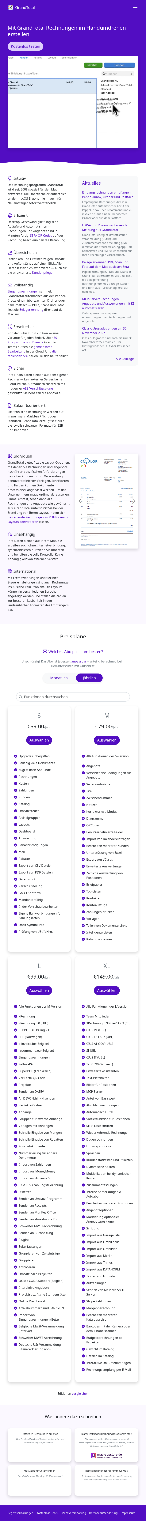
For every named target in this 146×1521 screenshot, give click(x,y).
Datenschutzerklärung (103, 1513)
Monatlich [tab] (59, 677)
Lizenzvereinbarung (73, 1513)
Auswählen (39, 740)
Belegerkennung (31, 310)
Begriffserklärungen (20, 1513)
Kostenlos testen (25, 46)
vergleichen (80, 1393)
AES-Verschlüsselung (38, 388)
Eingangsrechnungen (23, 291)
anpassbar (78, 661)
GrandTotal (25, 7)
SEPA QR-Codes (41, 235)
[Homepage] (133, 8)
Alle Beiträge (125, 359)
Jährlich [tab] (89, 677)
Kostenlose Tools (47, 1513)
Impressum (128, 1513)
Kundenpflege (42, 272)
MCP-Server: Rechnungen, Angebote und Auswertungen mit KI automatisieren (108, 303)
